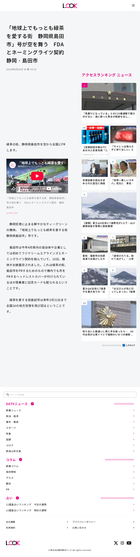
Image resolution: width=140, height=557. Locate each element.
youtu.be (12, 212)
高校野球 (11, 472)
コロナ (9, 445)
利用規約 (10, 527)
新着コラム (12, 466)
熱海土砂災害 (13, 451)
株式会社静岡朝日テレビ (61, 550)
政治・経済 (12, 416)
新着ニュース (13, 410)
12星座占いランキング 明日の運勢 (26, 510)
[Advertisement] (37, 109)
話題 (8, 439)
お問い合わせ (79, 527)
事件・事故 (12, 422)
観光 (8, 483)
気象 (8, 433)
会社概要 (10, 521)
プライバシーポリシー (84, 521)
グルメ (9, 477)
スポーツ (11, 427)
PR (7, 489)
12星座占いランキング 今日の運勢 (26, 504)
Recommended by (112, 345)
